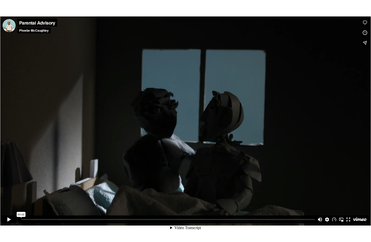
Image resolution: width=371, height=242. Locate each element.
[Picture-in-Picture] (341, 219)
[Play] (9, 219)
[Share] (365, 43)
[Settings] (327, 219)
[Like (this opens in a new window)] (365, 22)
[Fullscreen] (348, 219)
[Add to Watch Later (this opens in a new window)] (365, 33)
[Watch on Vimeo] (359, 219)
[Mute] (320, 219)
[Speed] (334, 219)
